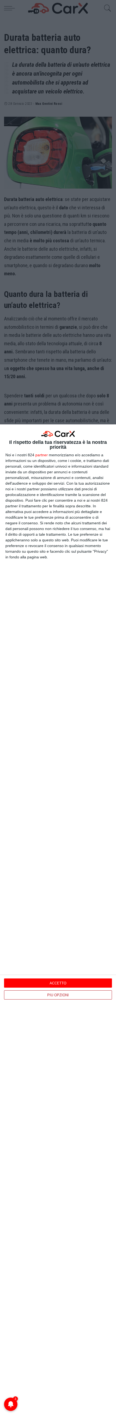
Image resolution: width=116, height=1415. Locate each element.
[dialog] (58, 919)
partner (41, 455)
